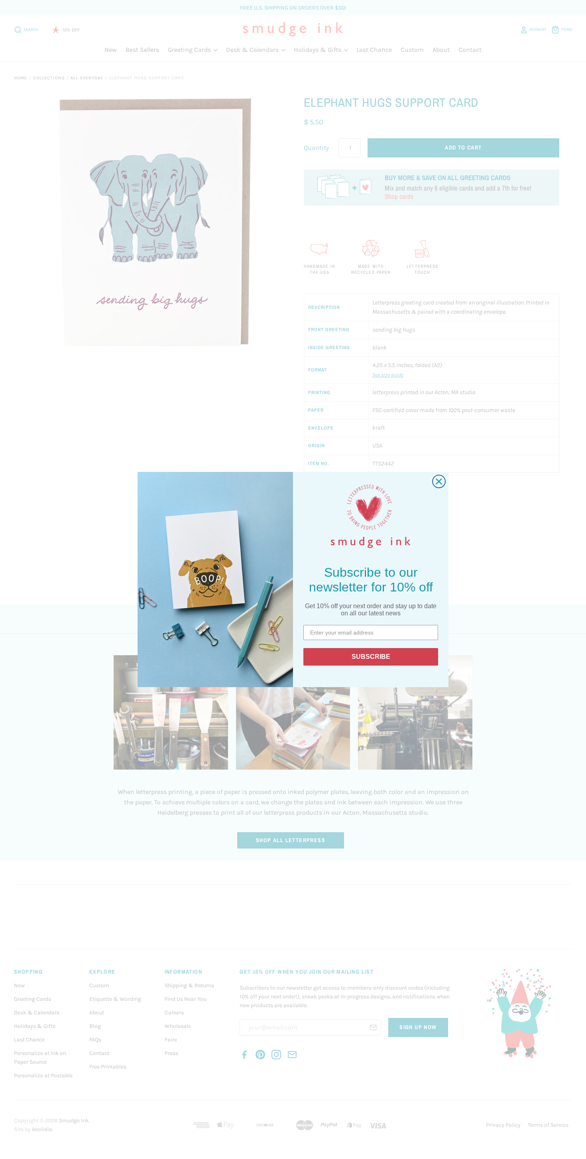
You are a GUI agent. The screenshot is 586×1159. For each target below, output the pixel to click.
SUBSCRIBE (371, 656)
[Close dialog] (439, 481)
